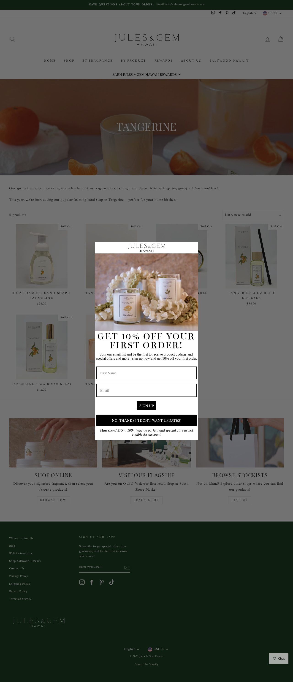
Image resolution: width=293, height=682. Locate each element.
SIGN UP (146, 405)
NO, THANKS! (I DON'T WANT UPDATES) (146, 420)
